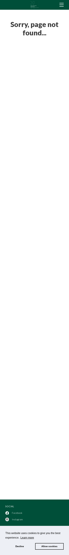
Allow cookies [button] (49, 546)
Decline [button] (19, 546)
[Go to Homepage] (34, 5)
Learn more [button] (27, 537)
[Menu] (61, 4)
